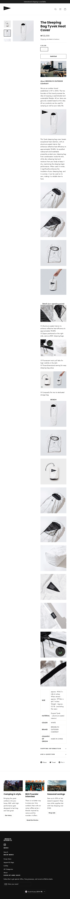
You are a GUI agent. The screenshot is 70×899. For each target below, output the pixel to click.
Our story (8, 815)
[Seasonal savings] (56, 785)
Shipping (43, 39)
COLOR (43, 45)
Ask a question (47, 754)
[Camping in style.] (13, 785)
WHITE (44, 49)
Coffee (6, 866)
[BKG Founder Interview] (34, 785)
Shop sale (52, 813)
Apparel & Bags (9, 862)
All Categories (8, 869)
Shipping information (50, 748)
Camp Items (7, 859)
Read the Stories (32, 820)
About (5, 873)
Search (6, 852)
